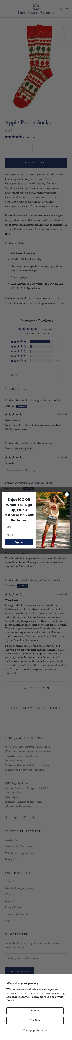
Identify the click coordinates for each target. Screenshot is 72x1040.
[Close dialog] (67, 494)
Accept (35, 1011)
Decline (35, 1020)
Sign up (19, 542)
